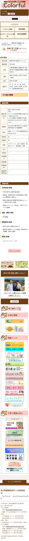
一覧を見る (14, 301)
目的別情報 (21, 29)
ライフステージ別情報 (7, 29)
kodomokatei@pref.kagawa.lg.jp (15, 526)
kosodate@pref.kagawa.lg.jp (14, 510)
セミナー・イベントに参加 (7, 35)
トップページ (14, 24)
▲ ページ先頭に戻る (14, 481)
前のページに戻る (14, 251)
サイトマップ (6, 496)
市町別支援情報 (21, 34)
